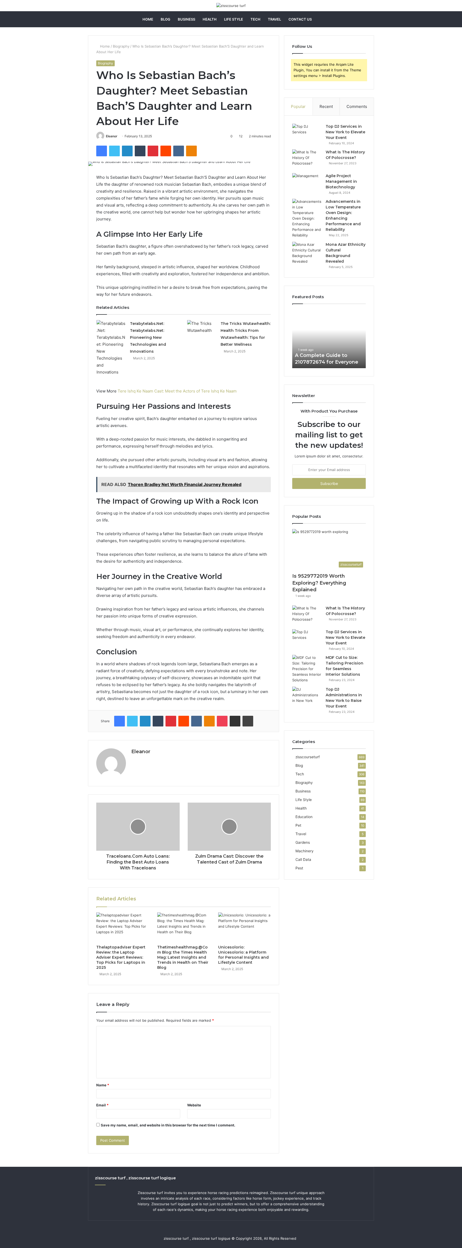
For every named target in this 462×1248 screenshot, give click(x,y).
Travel (274, 19)
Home (148, 19)
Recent (326, 106)
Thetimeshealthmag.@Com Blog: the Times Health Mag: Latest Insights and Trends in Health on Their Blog (182, 957)
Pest (299, 868)
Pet (298, 825)
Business (186, 19)
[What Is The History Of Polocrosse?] (307, 159)
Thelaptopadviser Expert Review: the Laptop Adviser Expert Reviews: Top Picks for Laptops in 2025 (120, 957)
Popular (298, 106)
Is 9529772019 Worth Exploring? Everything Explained (319, 582)
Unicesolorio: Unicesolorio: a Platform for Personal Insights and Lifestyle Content (243, 955)
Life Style (233, 19)
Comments (356, 106)
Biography (121, 46)
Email (102, 1105)
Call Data (303, 859)
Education (304, 817)
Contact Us (300, 19)
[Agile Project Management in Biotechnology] (307, 183)
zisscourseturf (307, 757)
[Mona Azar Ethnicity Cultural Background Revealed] (307, 253)
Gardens (302, 842)
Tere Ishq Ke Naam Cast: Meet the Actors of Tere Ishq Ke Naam (177, 391)
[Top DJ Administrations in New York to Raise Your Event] (307, 697)
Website (194, 1105)
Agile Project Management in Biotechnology (341, 181)
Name (102, 1085)
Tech (255, 19)
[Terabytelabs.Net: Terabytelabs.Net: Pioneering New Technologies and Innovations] (111, 348)
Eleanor (111, 136)
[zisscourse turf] (231, 6)
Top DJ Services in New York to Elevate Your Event (345, 132)
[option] (329, 338)
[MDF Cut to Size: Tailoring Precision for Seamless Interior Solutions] (307, 669)
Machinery (304, 851)
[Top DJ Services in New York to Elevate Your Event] (307, 134)
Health (210, 19)
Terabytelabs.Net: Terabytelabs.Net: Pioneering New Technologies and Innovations (148, 337)
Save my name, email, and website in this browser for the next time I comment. (168, 1125)
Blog (165, 19)
